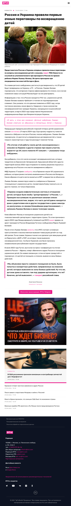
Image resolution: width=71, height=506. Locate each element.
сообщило (28, 172)
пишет (46, 73)
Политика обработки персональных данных (20, 424)
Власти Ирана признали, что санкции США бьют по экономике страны (30, 399)
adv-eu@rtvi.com (22, 456)
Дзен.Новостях (14, 467)
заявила (30, 230)
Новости (8, 10)
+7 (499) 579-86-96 (15, 447)
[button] (69, 3)
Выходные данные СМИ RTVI (15, 419)
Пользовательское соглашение (16, 421)
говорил (38, 275)
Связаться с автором (35, 284)
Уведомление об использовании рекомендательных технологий (28, 477)
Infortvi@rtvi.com (27, 449)
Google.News (11, 470)
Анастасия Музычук (35, 282)
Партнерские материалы (14, 459)
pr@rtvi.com (21, 454)
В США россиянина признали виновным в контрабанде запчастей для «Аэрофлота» (35, 375)
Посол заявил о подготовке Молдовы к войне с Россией (24, 392)
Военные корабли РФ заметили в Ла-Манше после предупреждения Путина (32, 406)
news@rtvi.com (22, 452)
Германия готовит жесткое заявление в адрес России (24, 386)
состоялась (15, 132)
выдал (51, 220)
